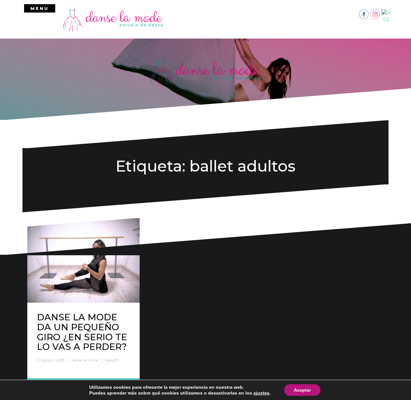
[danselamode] (113, 19)
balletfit (112, 360)
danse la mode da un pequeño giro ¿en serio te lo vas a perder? (82, 332)
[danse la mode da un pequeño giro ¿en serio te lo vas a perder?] (83, 260)
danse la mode (85, 360)
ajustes (261, 393)
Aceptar (302, 390)
